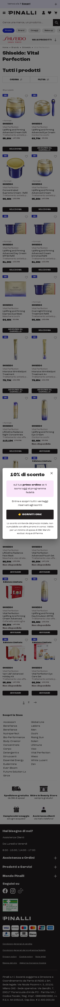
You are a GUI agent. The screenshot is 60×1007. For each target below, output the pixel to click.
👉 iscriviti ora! (30, 514)
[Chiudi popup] (52, 473)
